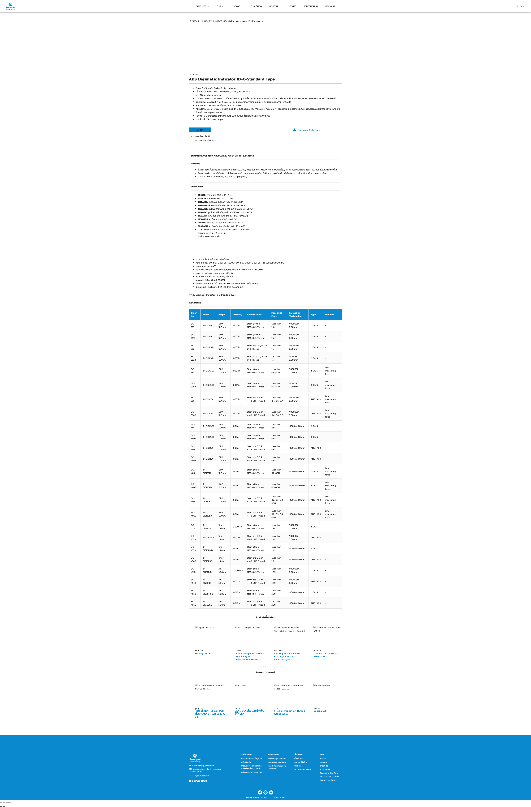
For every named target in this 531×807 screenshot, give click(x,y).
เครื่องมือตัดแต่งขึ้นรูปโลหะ (251, 758)
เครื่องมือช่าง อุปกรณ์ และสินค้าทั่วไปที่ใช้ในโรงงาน (251, 767)
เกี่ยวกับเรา (200, 6)
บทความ (273, 6)
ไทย (522, 6)
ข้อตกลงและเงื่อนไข (327, 780)
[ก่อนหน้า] (1, 806)
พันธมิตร (297, 765)
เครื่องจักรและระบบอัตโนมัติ (252, 772)
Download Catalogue (309, 129)
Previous (186, 639)
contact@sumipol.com (199, 775)
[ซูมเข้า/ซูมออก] (9, 802)
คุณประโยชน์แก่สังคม (302, 769)
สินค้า (220, 6)
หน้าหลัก (192, 20)
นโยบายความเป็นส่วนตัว (329, 776)
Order (200, 129)
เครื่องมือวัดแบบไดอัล (217, 20)
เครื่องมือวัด (202, 20)
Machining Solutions (277, 758)
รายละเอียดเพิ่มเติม (202, 136)
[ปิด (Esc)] (1, 802)
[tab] (267, 136)
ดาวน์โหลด (256, 6)
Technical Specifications (204, 139)
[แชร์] (4, 802)
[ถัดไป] (4, 806)
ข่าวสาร (292, 6)
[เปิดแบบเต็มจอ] (7, 802)
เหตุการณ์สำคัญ (300, 762)
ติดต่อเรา (330, 6)
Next (345, 640)
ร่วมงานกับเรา (311, 6)
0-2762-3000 (199, 781)
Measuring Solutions (277, 762)
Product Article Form (329, 773)
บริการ (236, 6)
